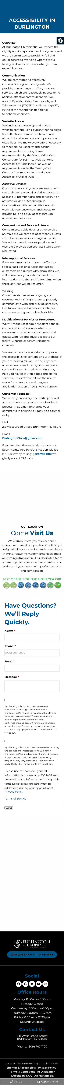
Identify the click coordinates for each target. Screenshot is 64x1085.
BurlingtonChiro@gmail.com (22, 438)
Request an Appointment (33, 954)
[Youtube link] (39, 984)
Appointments (49, 1081)
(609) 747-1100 (42, 454)
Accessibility (27, 1067)
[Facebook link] (19, 984)
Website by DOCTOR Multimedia (32, 1075)
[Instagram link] (45, 984)
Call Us (17, 1081)
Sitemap (12, 1067)
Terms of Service (15, 798)
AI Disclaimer (46, 1071)
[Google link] (25, 984)
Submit (9, 808)
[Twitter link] (32, 984)
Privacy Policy (13, 791)
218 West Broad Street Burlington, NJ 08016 (32, 1037)
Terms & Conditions (22, 1071)
